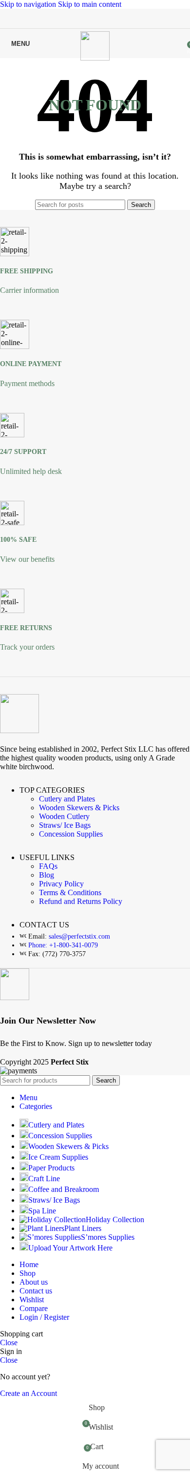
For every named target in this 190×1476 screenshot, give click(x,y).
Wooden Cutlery (64, 816)
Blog (46, 875)
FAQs (48, 866)
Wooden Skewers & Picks (79, 807)
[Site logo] (95, 58)
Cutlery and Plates (67, 799)
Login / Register (44, 1317)
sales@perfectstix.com (79, 936)
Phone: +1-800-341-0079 (63, 945)
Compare (33, 1308)
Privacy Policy (61, 884)
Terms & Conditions (70, 892)
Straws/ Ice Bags (65, 825)
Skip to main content (89, 4)
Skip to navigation (29, 4)
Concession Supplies (71, 834)
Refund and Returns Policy (80, 901)
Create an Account (28, 1393)
